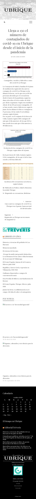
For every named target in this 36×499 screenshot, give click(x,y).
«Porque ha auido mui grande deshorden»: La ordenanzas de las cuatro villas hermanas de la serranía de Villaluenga (18, 256)
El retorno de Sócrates (10, 251)
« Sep (4, 415)
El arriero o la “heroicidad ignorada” (15, 337)
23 (21, 409)
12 (3, 407)
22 (17, 409)
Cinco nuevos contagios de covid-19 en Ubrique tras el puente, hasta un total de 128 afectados (18, 205)
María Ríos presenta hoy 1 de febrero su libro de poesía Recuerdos (16, 447)
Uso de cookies (18, 488)
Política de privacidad (18, 485)
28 (12, 411)
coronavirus (19, 193)
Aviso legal (18, 483)
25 (30, 409)
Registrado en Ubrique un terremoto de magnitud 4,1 (17, 217)
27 (8, 411)
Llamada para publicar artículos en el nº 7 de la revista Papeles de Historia (18, 437)
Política (16, 188)
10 (25, 404)
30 (21, 411)
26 (3, 411)
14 (12, 407)
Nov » (9, 415)
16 (21, 407)
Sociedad (6, 190)
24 (25, 409)
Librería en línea (13, 236)
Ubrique (12, 190)
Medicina (27, 193)
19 (3, 409)
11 (29, 404)
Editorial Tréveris (13, 427)
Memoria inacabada (9, 248)
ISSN (14, 479)
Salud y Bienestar (25, 188)
